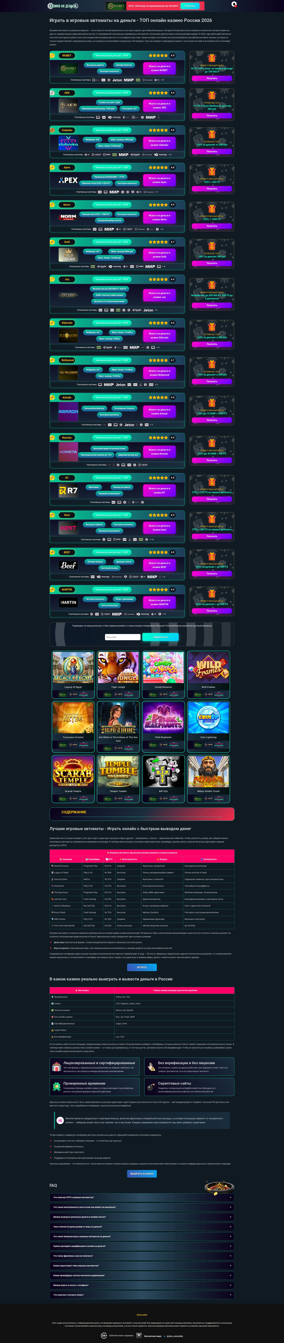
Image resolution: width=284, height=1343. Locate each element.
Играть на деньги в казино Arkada (159, 411)
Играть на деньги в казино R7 (159, 490)
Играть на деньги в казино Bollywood (159, 373)
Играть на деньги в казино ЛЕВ (159, 105)
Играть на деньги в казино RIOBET (159, 68)
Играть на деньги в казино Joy (159, 295)
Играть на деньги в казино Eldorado (159, 335)
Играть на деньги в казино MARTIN (159, 602)
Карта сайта (142, 1315)
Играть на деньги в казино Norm (159, 217)
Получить (190, 5)
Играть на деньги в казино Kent (159, 527)
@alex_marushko (175, 1336)
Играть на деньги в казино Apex (159, 180)
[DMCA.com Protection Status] (139, 1336)
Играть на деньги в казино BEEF (159, 565)
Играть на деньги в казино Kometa (159, 451)
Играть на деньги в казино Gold (159, 254)
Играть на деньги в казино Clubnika (159, 142)
